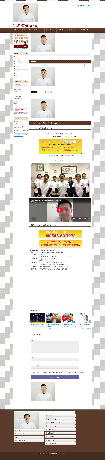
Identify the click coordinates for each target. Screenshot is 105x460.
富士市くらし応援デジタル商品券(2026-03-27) (20, 126)
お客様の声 (50, 30)
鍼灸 (16, 103)
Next (90, 321)
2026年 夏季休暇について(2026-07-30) (21, 122)
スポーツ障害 (18, 94)
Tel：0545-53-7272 (81, 5)
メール (33, 365)
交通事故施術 (18, 59)
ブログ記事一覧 (21, 440)
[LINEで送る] (48, 92)
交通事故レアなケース (68, 324)
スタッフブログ (21, 437)
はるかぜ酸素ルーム (20, 61)
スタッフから (18, 91)
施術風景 (37, 30)
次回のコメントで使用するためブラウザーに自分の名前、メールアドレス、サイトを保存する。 (59, 372)
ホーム (16, 30)
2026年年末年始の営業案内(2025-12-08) (21, 131)
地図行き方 (61, 30)
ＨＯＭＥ (17, 56)
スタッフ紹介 (74, 30)
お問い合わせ (86, 30)
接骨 (16, 101)
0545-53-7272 (43, 254)
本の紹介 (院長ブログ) (36, 324)
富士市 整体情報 (18, 98)
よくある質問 (18, 89)
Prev (30, 321)
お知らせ (17, 87)
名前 (32, 357)
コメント (33, 340)
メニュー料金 (26, 30)
